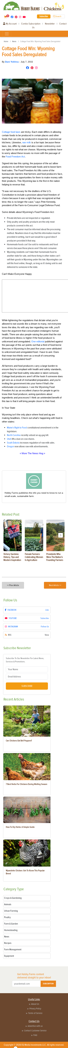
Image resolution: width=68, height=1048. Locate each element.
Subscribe (43, 16)
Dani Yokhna (12, 61)
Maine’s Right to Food (17, 427)
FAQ (35, 1035)
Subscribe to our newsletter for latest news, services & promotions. (25, 660)
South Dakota (13, 442)
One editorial (37, 341)
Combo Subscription (30, 23)
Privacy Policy (35, 1008)
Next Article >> (55, 585)
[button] (60, 535)
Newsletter (50, 23)
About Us (35, 1004)
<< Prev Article (13, 585)
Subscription (48, 983)
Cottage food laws (11, 132)
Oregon (10, 446)
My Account (11, 23)
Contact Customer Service (35, 1030)
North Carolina (13, 435)
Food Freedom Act (15, 156)
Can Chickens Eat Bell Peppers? (19, 740)
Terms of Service (35, 1013)
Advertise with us (35, 1026)
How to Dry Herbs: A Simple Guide (20, 827)
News (14, 41)
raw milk (26, 142)
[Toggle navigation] (6, 34)
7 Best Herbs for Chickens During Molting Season (26, 784)
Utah (9, 439)
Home (6, 41)
